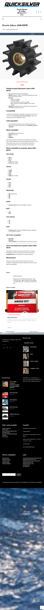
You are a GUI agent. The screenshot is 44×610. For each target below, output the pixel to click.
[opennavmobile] (41, 19)
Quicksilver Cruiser (6, 460)
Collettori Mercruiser (14, 414)
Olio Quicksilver (11, 317)
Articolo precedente (10, 331)
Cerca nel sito (5, 472)
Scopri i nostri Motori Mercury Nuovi (9, 431)
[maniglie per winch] (26, 371)
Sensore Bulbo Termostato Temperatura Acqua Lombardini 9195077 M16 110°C (14, 384)
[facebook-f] (36, 12)
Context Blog (39, 482)
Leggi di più (4, 344)
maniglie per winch (34, 368)
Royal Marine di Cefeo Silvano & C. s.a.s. (22, 12)
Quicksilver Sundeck (6, 459)
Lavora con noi (5, 436)
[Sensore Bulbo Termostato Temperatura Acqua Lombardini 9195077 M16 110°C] (5, 386)
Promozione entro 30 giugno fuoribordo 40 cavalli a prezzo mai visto (31, 461)
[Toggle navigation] (2, 19)
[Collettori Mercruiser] (5, 416)
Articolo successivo (34, 331)
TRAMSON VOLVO (29, 343)
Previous (6, 310)
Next (38, 310)
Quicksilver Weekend (6, 463)
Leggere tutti (10, 320)
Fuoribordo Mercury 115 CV (28, 463)
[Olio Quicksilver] (22, 301)
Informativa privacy (6, 432)
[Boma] (26, 356)
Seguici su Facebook (6, 428)
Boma (31, 354)
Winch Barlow (33, 347)
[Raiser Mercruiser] (5, 409)
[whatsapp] (40, 12)
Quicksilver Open (5, 458)
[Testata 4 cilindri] (26, 363)
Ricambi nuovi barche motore (22, 81)
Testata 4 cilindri (34, 361)
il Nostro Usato (5, 429)
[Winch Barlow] (26, 349)
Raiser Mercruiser (14, 407)
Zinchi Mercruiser (14, 392)
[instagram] (38, 12)
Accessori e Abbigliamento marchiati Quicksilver (9, 434)
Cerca (19, 474)
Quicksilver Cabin (5, 462)
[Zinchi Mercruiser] (5, 395)
